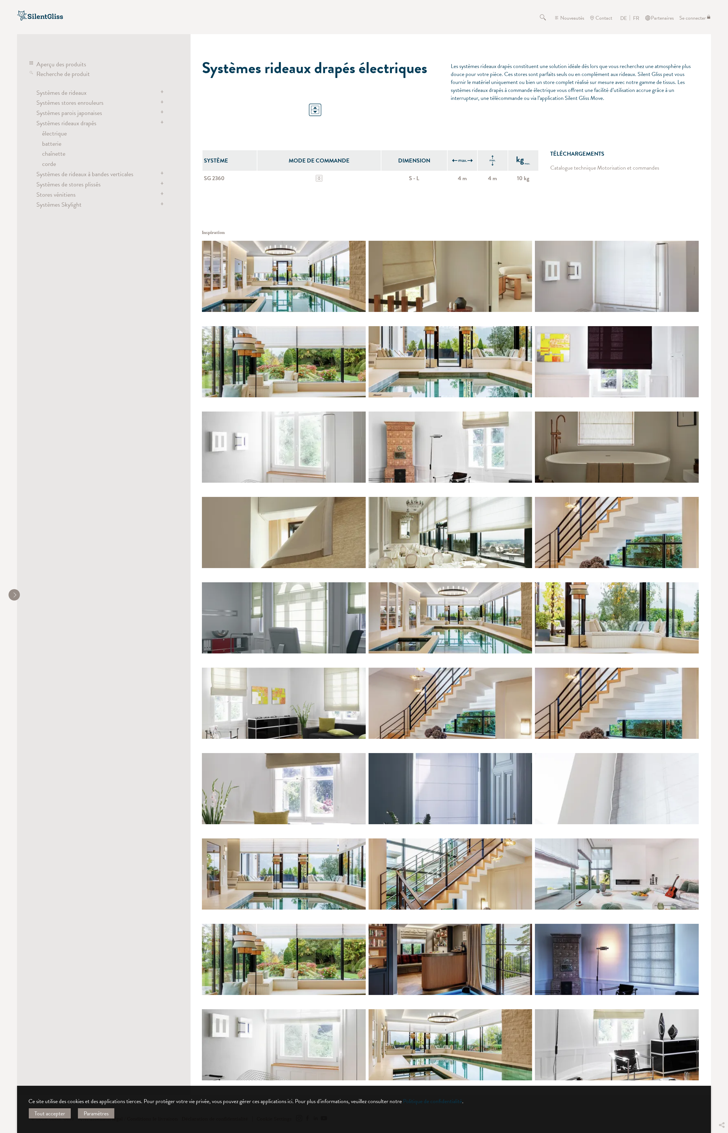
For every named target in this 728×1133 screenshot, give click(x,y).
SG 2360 (214, 178)
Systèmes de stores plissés (68, 184)
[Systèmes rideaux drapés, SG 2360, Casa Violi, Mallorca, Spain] (617, 874)
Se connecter (692, 18)
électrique (54, 133)
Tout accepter (49, 1113)
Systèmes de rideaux (61, 92)
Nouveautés (572, 18)
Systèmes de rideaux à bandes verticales (84, 174)
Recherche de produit (63, 74)
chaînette (53, 153)
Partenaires (662, 18)
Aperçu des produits (61, 64)
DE (623, 18)
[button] (721, 1083)
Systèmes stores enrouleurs (70, 102)
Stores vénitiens (56, 194)
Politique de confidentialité (432, 1101)
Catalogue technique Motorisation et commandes (604, 167)
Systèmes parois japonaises (69, 113)
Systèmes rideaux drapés (66, 123)
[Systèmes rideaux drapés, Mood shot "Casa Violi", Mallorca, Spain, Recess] (617, 788)
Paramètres (96, 1113)
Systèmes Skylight (59, 204)
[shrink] (14, 595)
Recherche (546, 17)
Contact (603, 18)
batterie (51, 143)
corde (49, 163)
